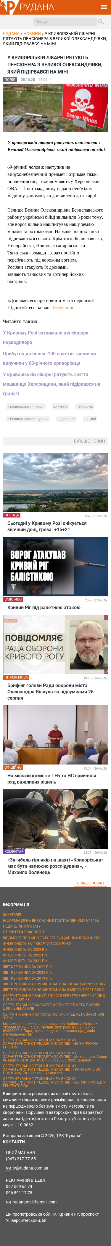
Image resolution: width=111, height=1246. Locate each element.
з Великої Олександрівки (28, 419)
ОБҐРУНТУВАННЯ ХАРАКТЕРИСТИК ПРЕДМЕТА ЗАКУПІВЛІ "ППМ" (53, 1016)
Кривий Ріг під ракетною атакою (44, 607)
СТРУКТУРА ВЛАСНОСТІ (23, 932)
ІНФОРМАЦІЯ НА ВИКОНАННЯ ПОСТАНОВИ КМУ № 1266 (51, 921)
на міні (90, 419)
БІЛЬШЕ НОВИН (90, 883)
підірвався (66, 419)
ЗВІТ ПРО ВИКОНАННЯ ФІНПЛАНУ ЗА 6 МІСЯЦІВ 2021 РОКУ (53, 990)
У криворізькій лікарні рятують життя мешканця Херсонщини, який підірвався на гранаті (51, 384)
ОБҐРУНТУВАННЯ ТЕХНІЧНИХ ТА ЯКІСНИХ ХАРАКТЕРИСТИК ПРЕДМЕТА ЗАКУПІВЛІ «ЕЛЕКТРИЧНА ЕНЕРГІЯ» (50, 1043)
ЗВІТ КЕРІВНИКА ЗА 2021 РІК (27, 967)
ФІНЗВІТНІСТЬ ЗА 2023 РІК (25, 950)
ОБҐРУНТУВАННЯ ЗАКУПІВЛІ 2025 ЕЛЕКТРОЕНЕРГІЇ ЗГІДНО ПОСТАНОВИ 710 (54, 997)
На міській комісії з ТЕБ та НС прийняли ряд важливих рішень (51, 779)
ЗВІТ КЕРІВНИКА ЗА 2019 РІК (27, 978)
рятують (60, 406)
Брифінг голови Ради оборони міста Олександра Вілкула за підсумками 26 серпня (50, 692)
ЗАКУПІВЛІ (12, 915)
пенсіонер (85, 406)
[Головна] (10, 14)
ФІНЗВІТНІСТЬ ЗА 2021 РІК (25, 961)
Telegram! (61, 307)
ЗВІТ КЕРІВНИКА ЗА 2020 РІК (27, 972)
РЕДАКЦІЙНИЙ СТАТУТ (23, 926)
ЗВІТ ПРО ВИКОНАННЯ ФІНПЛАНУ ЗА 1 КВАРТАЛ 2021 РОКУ (54, 984)
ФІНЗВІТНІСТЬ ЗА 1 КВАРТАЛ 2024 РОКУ (37, 944)
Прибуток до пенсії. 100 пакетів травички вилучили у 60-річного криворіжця (49, 358)
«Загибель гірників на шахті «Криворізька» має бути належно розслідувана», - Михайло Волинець (55, 866)
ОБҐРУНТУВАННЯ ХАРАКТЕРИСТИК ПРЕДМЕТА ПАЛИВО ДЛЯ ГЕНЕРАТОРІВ (51, 1007)
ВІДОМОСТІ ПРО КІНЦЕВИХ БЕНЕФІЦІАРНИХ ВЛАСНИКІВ (51, 938)
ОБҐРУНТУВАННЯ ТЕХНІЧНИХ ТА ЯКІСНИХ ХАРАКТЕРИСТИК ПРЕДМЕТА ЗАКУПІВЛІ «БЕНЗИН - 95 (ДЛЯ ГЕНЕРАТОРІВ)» (54, 1082)
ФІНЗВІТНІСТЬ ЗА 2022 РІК (25, 955)
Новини (32, 33)
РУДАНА (37, 7)
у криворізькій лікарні (25, 406)
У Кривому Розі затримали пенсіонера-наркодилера (46, 337)
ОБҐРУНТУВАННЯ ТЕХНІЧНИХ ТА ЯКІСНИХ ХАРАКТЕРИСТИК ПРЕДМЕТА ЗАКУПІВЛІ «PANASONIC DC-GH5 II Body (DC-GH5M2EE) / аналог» (52, 1069)
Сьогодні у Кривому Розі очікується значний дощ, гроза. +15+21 (47, 526)
